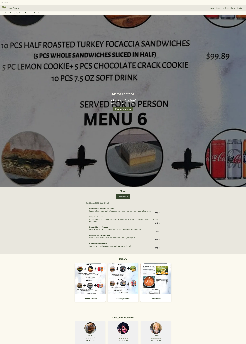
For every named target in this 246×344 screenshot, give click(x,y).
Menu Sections (123, 197)
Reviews (226, 8)
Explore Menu (123, 109)
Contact (240, 8)
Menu (212, 8)
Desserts (28, 13)
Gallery (218, 8)
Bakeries (13, 13)
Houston (5, 13)
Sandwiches (20, 13)
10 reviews (129, 100)
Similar (232, 8)
